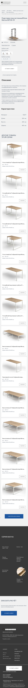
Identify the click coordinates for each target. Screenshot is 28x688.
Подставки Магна (10, 12)
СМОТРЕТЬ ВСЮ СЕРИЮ (14, 516)
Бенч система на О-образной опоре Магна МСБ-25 (13, 500)
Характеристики (6, 45)
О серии (14, 45)
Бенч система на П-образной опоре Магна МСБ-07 (13, 408)
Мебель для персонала (18, 10)
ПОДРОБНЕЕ (22, 169)
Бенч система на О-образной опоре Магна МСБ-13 (13, 438)
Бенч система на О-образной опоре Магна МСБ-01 (13, 346)
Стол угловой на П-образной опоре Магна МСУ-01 (13, 162)
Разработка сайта (6, 638)
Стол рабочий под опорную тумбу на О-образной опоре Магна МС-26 (12, 316)
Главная (3, 10)
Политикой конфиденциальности (17, 686)
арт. (3, 42)
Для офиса (9, 10)
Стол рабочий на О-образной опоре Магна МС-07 (13, 224)
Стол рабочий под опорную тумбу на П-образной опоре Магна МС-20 (12, 285)
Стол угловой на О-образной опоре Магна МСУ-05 (13, 254)
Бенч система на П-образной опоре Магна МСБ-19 (13, 469)
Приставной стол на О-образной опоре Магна (12, 377)
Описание (12, 42)
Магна (3, 12)
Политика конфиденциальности (10, 636)
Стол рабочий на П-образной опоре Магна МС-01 (13, 193)
